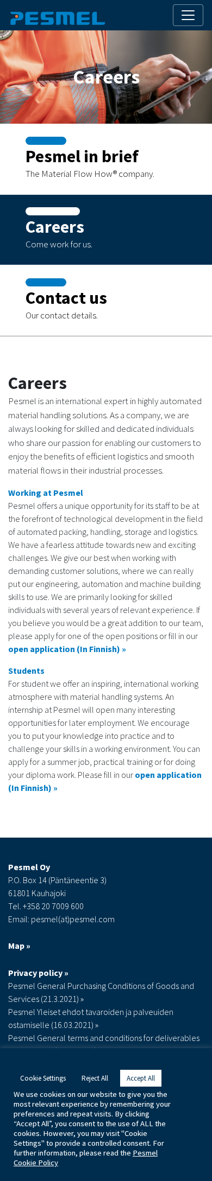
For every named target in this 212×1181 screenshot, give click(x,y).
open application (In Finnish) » (67, 648)
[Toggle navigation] (188, 15)
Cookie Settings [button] (43, 1078)
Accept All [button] (141, 1078)
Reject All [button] (95, 1078)
